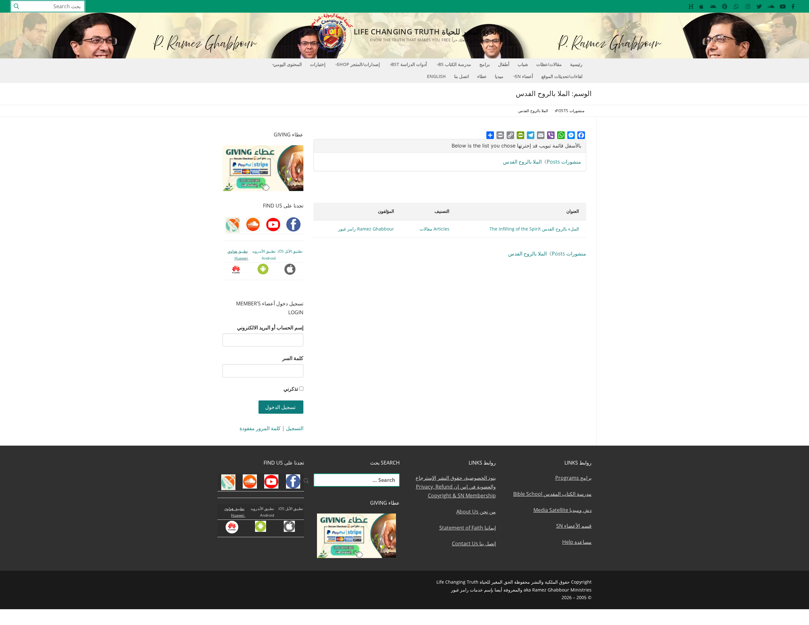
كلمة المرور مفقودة (260, 428)
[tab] (450, 145)
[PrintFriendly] (520, 135)
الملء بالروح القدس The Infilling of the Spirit (534, 229)
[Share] (490, 135)
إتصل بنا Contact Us (474, 543)
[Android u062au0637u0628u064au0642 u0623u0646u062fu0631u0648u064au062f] (713, 6)
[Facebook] (581, 135)
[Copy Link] (510, 135)
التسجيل (294, 428)
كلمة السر (292, 358)
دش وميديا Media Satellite (562, 510)
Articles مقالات (434, 229)
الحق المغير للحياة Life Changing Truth (426, 31)
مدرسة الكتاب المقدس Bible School (552, 493)
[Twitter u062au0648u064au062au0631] (759, 6)
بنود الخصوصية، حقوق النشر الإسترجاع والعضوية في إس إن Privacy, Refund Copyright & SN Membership (456, 486)
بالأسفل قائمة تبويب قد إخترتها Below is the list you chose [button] (516, 145)
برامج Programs (573, 477)
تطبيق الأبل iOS (290, 251)
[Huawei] (691, 6)
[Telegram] (531, 135)
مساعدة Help (577, 541)
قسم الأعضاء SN (574, 525)
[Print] (500, 135)
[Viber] (551, 135)
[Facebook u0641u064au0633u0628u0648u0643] (793, 6)
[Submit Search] (16, 6)
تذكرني (290, 388)
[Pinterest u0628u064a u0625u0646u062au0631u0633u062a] (725, 6)
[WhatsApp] (561, 135)
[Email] (541, 135)
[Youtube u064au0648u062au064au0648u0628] (783, 6)
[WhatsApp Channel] (736, 6)
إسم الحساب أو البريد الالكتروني (270, 327)
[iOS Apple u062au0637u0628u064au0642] (702, 6)
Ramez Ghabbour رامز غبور (366, 229)
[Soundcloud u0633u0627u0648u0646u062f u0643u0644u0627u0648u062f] (771, 6)
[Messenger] (571, 135)
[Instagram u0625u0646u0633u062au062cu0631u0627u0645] (748, 6)
